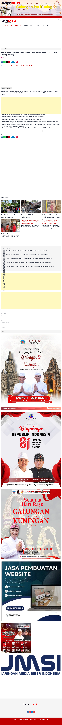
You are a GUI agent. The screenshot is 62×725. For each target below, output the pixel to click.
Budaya (15, 25)
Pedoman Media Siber (6, 325)
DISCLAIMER (42, 719)
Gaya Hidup (32, 25)
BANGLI (6, 16)
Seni (20, 25)
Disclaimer (3, 315)
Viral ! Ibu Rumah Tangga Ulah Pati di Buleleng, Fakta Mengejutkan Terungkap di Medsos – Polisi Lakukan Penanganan (51, 216)
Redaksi (3, 327)
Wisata (25, 25)
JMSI (2, 320)
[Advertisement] (31, 37)
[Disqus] (31, 175)
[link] (28, 712)
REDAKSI (15, 719)
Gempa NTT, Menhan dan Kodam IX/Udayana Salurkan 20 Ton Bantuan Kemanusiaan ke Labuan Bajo (29, 258)
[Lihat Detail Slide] (31, 8)
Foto (47, 25)
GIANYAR (20, 16)
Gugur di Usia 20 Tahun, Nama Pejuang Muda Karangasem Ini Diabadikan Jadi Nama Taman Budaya (28, 262)
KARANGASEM (30, 16)
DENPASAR (15, 16)
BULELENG (11, 16)
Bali (11, 25)
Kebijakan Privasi (5, 322)
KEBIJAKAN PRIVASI (34, 719)
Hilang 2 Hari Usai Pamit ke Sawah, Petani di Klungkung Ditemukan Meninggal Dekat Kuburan (9, 216)
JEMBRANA (25, 16)
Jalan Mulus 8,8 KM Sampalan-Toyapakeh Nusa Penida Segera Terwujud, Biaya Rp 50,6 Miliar (27, 250)
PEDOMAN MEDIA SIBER (23, 719)
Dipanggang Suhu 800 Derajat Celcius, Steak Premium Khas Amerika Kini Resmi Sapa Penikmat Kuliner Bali (30, 227)
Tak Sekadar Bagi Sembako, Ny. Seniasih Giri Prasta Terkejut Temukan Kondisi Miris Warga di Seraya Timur (10, 235)
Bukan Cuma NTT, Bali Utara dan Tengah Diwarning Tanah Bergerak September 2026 (29, 216)
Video (43, 25)
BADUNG (2, 16)
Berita (6, 25)
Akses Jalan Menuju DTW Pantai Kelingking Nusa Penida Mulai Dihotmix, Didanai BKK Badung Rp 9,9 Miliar (51, 227)
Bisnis (38, 25)
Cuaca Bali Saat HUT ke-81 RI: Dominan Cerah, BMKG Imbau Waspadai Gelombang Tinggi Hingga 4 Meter (30, 266)
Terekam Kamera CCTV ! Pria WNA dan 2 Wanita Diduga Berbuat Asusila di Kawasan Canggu (27, 254)
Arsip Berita (3, 313)
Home (2, 25)
